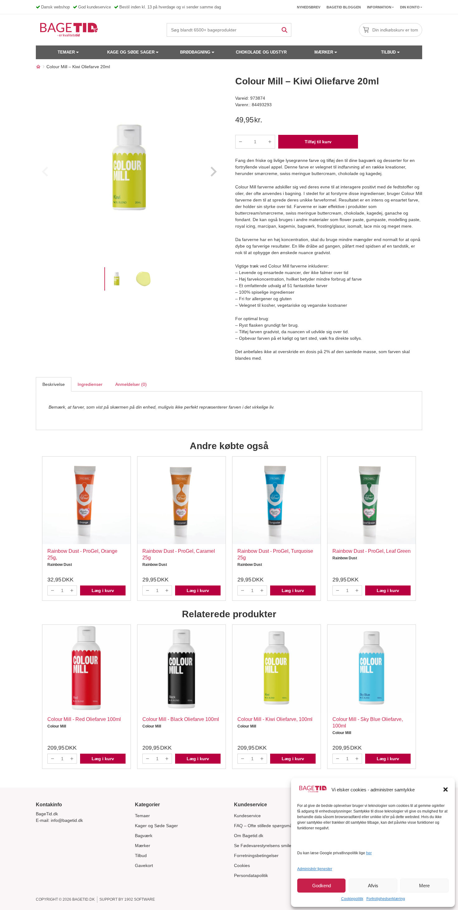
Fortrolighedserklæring (385, 899)
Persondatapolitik (251, 875)
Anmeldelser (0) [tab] (131, 384)
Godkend (321, 885)
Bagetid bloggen (344, 7)
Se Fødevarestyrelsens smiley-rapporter (273, 845)
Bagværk (143, 835)
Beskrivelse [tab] (53, 384)
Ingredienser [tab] (90, 384)
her (369, 853)
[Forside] (38, 66)
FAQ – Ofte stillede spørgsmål (263, 825)
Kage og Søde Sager (131, 52)
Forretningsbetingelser (256, 855)
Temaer (66, 52)
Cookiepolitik (352, 899)
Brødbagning (195, 52)
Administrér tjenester (314, 869)
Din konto (410, 7)
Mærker (323, 52)
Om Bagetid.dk (248, 835)
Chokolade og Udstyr (261, 52)
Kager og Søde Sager (156, 825)
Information (379, 7)
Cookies (242, 865)
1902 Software (139, 899)
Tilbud (388, 52)
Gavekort (144, 865)
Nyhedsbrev (308, 7)
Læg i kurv (103, 590)
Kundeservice (247, 815)
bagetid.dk (83, 899)
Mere (424, 885)
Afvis (373, 885)
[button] (445, 789)
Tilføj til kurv (318, 141)
